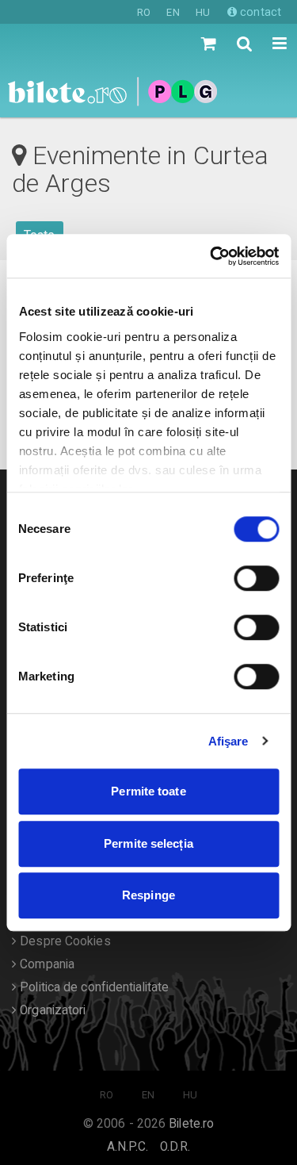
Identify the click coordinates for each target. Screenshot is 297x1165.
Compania (45, 964)
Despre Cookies (64, 941)
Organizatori (51, 1010)
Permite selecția (148, 843)
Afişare (228, 741)
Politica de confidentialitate (93, 987)
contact (259, 12)
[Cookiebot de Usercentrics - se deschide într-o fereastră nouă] (211, 256)
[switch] (256, 578)
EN (172, 12)
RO (143, 12)
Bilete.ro (191, 1124)
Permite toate (148, 791)
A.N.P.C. (128, 1147)
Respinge (148, 895)
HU (203, 12)
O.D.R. (175, 1147)
